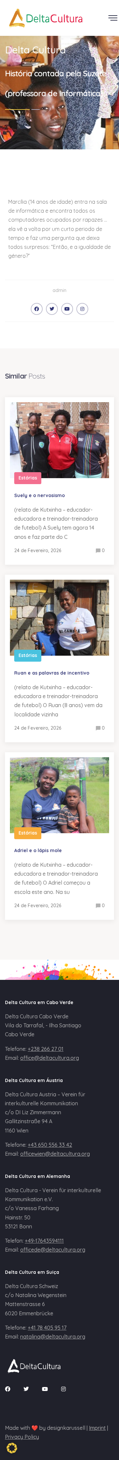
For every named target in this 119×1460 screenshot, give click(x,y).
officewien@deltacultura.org (55, 1153)
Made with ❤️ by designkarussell (45, 1427)
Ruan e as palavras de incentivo (51, 673)
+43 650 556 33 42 (50, 1144)
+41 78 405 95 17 (47, 1327)
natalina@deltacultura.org (52, 1336)
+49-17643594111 (44, 1240)
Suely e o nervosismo (39, 495)
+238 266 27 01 (45, 1049)
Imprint (97, 1427)
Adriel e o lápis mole (38, 850)
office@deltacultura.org (49, 1058)
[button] (12, 1448)
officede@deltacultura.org (52, 1249)
